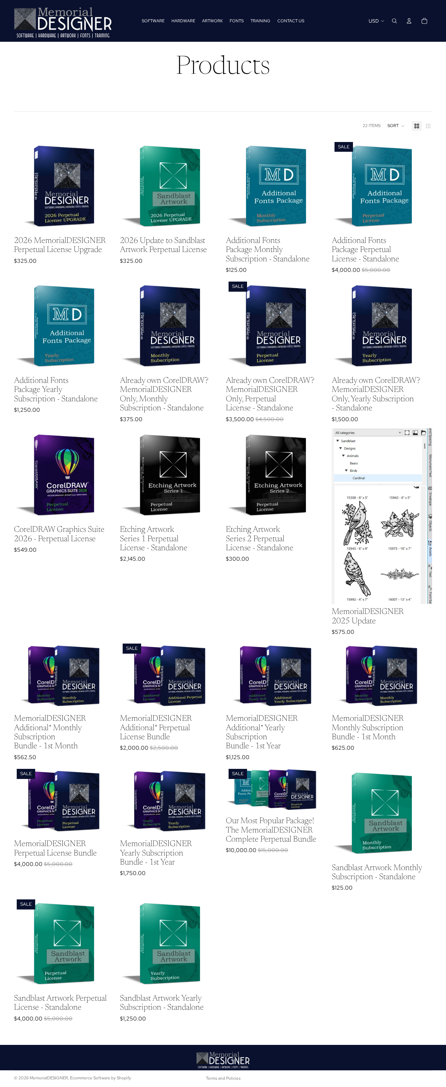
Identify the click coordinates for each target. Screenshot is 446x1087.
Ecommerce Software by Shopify (100, 1078)
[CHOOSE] (315, 222)
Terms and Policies (223, 1078)
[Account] (409, 21)
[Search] (394, 21)
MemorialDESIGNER (49, 1078)
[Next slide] (421, 515)
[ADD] (103, 222)
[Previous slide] (342, 515)
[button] (396, 126)
